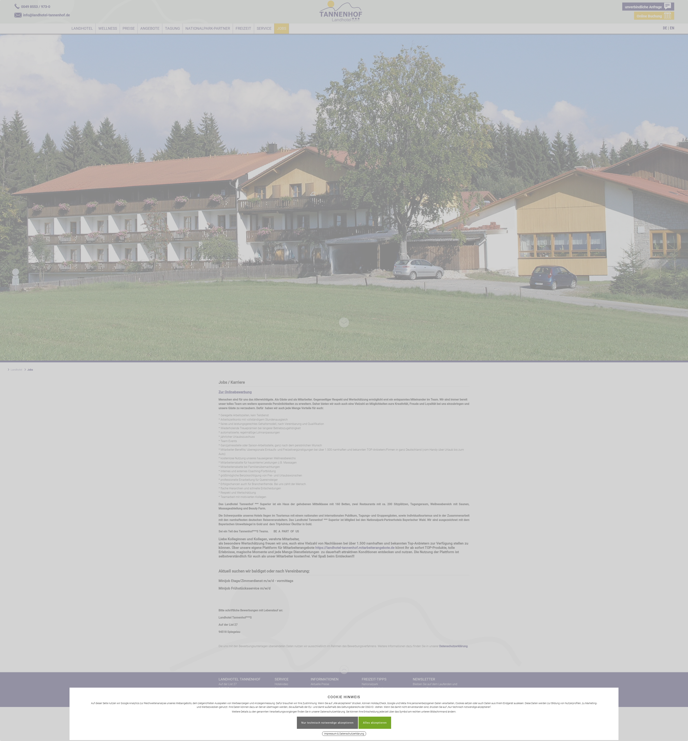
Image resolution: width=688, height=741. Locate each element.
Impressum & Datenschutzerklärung (344, 733)
